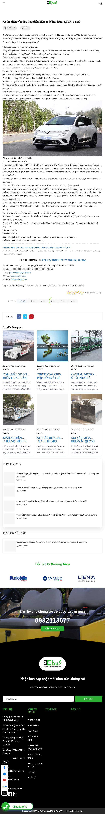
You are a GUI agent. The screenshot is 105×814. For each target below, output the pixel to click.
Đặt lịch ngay (52, 629)
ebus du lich (64, 285)
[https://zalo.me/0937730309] (15, 794)
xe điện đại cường (16, 285)
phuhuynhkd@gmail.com (20, 272)
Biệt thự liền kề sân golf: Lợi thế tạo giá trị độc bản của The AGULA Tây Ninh (49, 487)
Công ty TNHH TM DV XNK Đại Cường (64, 260)
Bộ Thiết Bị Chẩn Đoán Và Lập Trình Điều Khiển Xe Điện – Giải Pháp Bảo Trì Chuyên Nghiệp (56, 514)
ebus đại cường (49, 285)
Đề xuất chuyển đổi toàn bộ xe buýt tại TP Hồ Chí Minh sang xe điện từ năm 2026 (52, 542)
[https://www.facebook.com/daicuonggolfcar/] (10, 794)
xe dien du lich (78, 285)
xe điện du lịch (33, 285)
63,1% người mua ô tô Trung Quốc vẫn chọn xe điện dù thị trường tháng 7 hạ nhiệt (51, 501)
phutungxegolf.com (19, 279)
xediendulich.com (18, 276)
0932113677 (52, 620)
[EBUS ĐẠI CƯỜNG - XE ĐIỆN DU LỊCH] (52, 3)
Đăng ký (88, 699)
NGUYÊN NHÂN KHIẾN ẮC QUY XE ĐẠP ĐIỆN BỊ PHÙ (83, 441)
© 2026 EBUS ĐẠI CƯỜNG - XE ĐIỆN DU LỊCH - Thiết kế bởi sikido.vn (52, 811)
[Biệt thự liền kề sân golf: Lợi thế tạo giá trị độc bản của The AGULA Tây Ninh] (9, 488)
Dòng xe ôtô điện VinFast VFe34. (17, 158)
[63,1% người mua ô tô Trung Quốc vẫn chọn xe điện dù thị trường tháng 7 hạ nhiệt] (9, 501)
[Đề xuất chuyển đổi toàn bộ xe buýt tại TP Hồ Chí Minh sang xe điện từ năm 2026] (10, 543)
